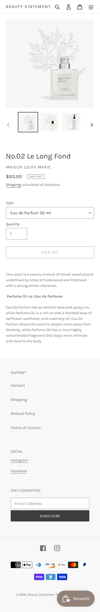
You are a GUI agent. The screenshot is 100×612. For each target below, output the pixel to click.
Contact (18, 385)
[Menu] (91, 6)
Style (10, 203)
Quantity (12, 224)
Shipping (13, 184)
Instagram (19, 460)
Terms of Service (26, 427)
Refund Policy (23, 413)
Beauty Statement (28, 6)
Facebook (19, 471)
